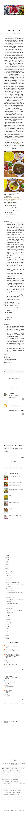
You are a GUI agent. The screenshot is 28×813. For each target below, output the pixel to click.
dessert (20, 788)
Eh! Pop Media (13, 405)
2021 (6, 564)
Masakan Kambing (14, 779)
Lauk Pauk (4, 777)
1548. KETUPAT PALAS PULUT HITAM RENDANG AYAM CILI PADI (12, 656)
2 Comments (6, 369)
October (8, 575)
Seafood (3, 785)
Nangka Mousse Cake (9, 661)
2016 (6, 626)
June (7, 613)
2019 (6, 568)
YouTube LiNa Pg (5, 788)
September (8, 577)
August (7, 578)
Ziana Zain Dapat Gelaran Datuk (11, 677)
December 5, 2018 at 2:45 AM (14, 406)
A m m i (6, 685)
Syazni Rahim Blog (9, 680)
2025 (6, 557)
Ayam (3, 768)
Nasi (20, 781)
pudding (17, 794)
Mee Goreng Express (10, 605)
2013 (6, 631)
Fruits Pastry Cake (16, 772)
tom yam (9, 799)
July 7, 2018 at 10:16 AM (13, 395)
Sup (13, 785)
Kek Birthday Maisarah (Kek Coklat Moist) (14, 592)
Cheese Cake (21, 768)
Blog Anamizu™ (8, 694)
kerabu (14, 790)
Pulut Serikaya (12, 508)
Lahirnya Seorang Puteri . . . (14, 502)
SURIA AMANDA (8, 676)
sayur (20, 796)
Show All (23, 669)
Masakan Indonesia (6, 779)
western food (20, 799)
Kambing (3, 774)
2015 (6, 628)
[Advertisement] (14, 536)
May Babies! (7, 695)
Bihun (14, 27)
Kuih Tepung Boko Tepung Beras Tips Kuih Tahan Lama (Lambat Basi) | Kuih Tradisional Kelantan (16, 484)
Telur (17, 785)
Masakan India (17, 777)
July (7, 580)
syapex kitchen (8, 660)
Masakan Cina (10, 777)
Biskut (16, 768)
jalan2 (7, 790)
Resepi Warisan (22, 783)
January (7, 622)
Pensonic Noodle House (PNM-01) (13, 582)
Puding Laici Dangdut (10, 597)
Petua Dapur (9, 783)
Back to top (21, 810)
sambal (15, 796)
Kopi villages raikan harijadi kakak (11, 646)
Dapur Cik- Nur (8, 645)
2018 (6, 569)
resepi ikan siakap (5, 796)
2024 (6, 559)
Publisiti (15, 783)
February (8, 621)
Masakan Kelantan (5, 781)
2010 (6, 637)
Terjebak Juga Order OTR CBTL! (11, 681)
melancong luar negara (17, 792)
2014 (6, 629)
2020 (6, 566)
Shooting (9, 785)
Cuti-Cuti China (17, 770)
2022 (6, 562)
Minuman (16, 781)
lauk (3, 792)
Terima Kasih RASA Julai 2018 (12, 603)
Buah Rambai (7, 691)
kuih (24, 790)
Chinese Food (4, 770)
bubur (11, 788)
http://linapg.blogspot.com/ (12, 197)
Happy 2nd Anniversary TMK (15, 515)
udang (14, 799)
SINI (10, 204)
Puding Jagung (12, 495)
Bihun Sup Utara (9, 608)
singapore (4, 799)
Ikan (22, 772)
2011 (6, 635)
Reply (23, 399)
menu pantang (5, 794)
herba (3, 790)
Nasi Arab (4, 783)
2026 (6, 555)
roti (11, 796)
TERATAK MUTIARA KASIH (11, 664)
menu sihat (12, 794)
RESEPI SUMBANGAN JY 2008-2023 (12, 654)
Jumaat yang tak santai (9, 686)
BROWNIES (7, 768)
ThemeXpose (14, 810)
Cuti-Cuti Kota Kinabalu (6, 772)
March (7, 619)
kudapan (19, 790)
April (7, 617)
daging (15, 788)
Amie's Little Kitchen (9, 649)
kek (11, 790)
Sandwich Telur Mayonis (11, 594)
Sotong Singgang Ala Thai (14, 476)
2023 (6, 561)
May (7, 615)
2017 (6, 624)
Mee (12, 781)
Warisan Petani (8, 690)
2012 (6, 633)
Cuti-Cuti (10, 770)
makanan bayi (8, 792)
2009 (6, 638)
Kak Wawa (12, 393)
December (8, 571)
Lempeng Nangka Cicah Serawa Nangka (12, 650)
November (8, 573)
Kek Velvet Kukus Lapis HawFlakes (13, 774)
